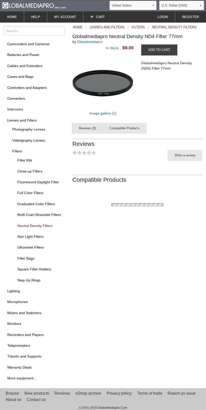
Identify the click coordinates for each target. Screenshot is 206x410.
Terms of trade (149, 393)
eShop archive (88, 393)
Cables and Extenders (24, 66)
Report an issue (182, 393)
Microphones (17, 302)
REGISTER (190, 17)
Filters (17, 151)
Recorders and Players (25, 335)
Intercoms (15, 109)
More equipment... (21, 378)
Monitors (14, 324)
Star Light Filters (30, 237)
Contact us (36, 399)
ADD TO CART (159, 50)
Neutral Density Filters (35, 226)
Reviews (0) (87, 128)
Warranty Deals (19, 367)
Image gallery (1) (103, 113)
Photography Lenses (28, 129)
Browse (12, 393)
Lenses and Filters (22, 120)
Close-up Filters (29, 171)
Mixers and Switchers (24, 313)
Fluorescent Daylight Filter (38, 182)
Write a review (185, 155)
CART (100, 17)
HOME (12, 17)
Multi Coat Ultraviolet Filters (39, 215)
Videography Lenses (28, 140)
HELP (35, 17)
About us (13, 399)
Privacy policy (119, 393)
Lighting (13, 291)
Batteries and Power (23, 55)
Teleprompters (18, 345)
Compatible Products (124, 128)
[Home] (34, 5)
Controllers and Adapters (27, 88)
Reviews (62, 393)
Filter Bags (25, 258)
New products (36, 393)
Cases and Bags (20, 77)
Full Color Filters (30, 193)
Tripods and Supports (24, 356)
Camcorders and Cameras (28, 44)
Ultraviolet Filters (30, 247)
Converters (16, 98)
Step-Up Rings (28, 280)
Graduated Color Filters (36, 204)
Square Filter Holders (34, 269)
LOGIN (163, 17)
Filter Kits (24, 160)
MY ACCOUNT (65, 17)
